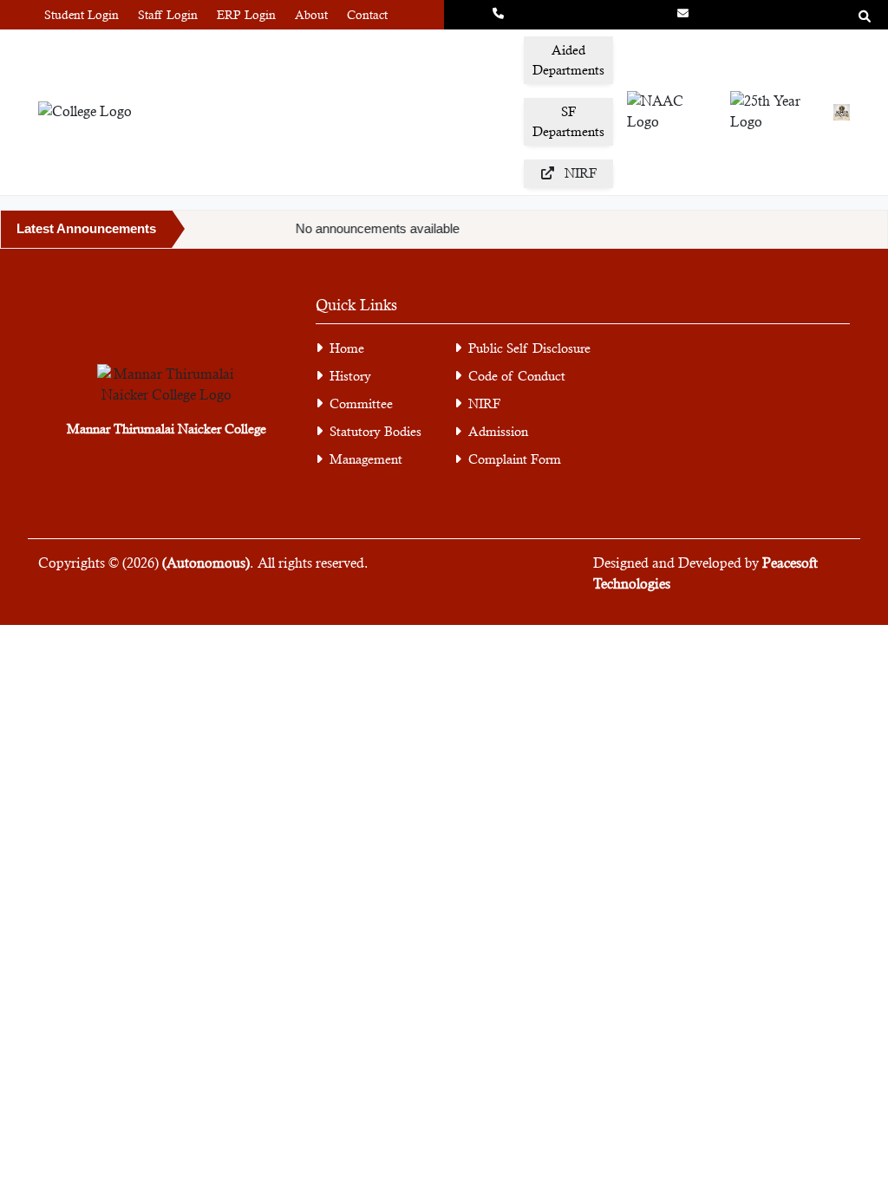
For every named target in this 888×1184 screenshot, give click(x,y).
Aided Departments (568, 59)
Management (366, 459)
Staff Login (168, 15)
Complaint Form (514, 459)
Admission (498, 431)
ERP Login (246, 15)
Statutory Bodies (375, 431)
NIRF (484, 403)
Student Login (81, 15)
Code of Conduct (516, 375)
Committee (361, 403)
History (350, 375)
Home (347, 348)
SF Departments (568, 121)
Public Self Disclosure (529, 348)
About (311, 15)
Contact (367, 15)
